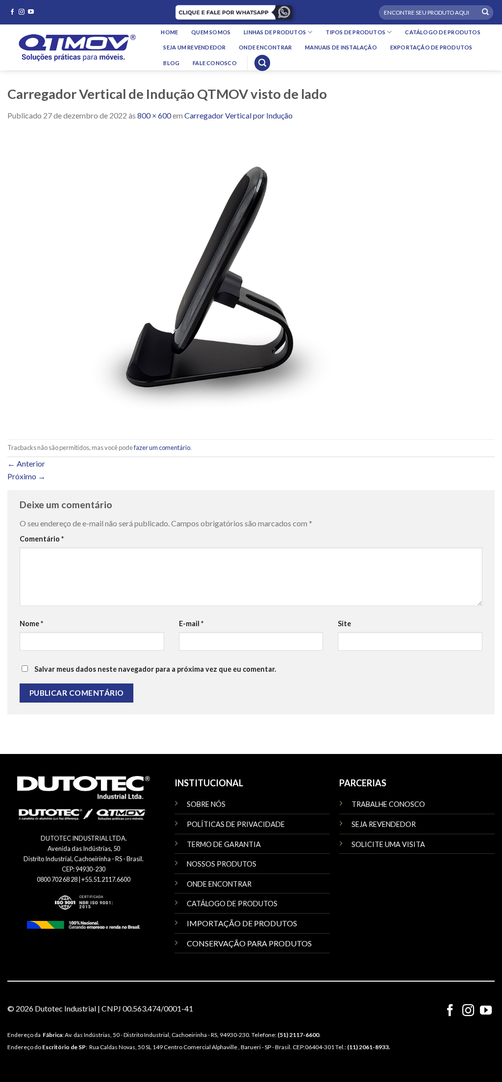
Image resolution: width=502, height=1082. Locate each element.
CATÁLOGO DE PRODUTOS (232, 903)
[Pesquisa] (262, 63)
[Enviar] (485, 12)
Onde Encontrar (265, 47)
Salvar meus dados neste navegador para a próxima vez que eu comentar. (155, 669)
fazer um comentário (162, 447)
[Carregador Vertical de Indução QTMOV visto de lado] (203, 279)
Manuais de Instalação (341, 47)
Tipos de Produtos (355, 32)
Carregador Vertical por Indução (238, 115)
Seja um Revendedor (194, 47)
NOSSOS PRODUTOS (221, 864)
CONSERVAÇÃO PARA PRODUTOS (249, 943)
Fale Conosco (215, 63)
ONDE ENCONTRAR (219, 884)
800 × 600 (154, 115)
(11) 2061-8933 (368, 1047)
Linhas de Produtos (275, 32)
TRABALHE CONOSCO (388, 804)
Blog (171, 63)
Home (169, 32)
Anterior (26, 463)
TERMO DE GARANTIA (224, 844)
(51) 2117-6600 (298, 1034)
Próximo (26, 476)
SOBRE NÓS (206, 804)
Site (344, 623)
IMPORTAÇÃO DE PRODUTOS (242, 923)
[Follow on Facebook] (12, 12)
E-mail (191, 623)
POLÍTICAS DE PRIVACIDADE (236, 824)
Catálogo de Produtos (442, 32)
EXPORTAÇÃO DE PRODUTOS (431, 47)
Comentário (42, 539)
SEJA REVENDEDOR (383, 824)
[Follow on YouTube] (31, 12)
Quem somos (210, 32)
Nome (31, 623)
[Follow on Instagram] (22, 12)
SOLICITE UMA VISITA (388, 844)
